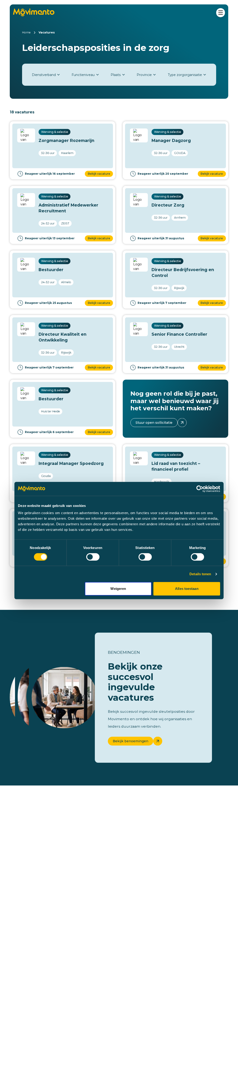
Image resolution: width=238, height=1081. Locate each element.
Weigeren (118, 589)
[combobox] (46, 74)
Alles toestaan (186, 589)
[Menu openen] (220, 12)
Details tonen (200, 574)
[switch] (92, 557)
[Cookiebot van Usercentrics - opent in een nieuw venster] (199, 488)
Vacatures (47, 32)
